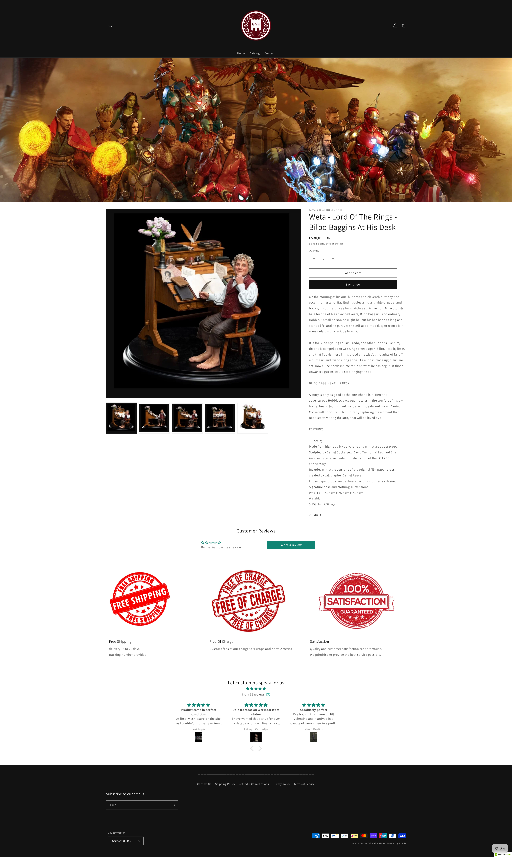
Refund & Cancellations (254, 784)
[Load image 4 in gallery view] (220, 418)
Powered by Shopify (396, 843)
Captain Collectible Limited (373, 843)
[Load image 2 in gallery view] (154, 418)
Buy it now (353, 284)
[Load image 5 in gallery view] (252, 418)
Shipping (314, 243)
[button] (110, 25)
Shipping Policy (225, 784)
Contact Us (204, 784)
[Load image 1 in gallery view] (121, 418)
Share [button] (317, 514)
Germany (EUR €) (122, 841)
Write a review (291, 545)
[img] (256, 689)
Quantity (314, 250)
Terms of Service (304, 784)
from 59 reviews (253, 694)
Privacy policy (281, 784)
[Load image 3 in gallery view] (187, 418)
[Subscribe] (173, 805)
